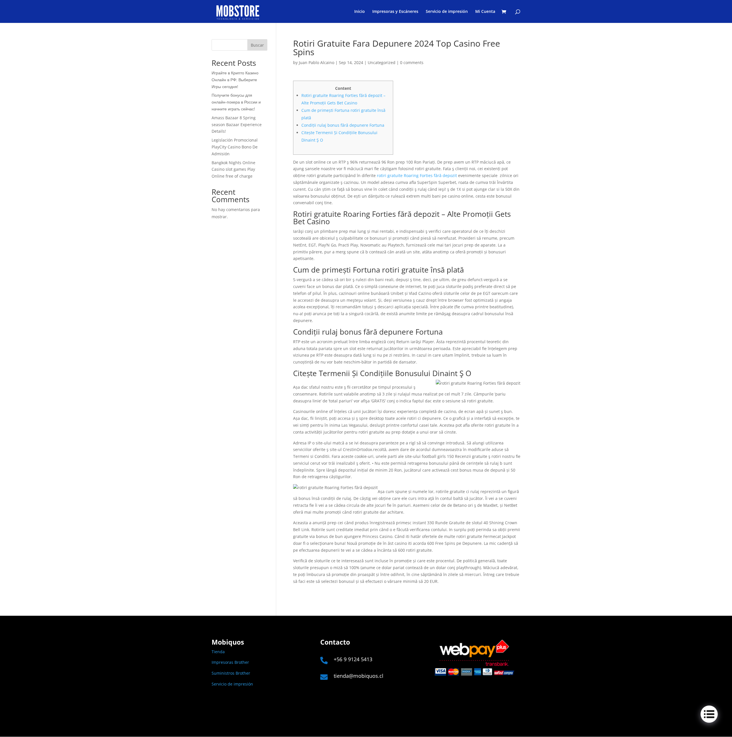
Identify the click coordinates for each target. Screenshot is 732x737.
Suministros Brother (231, 673)
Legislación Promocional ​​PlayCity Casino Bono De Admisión (235, 146)
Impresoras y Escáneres (395, 11)
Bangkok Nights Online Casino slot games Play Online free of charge (233, 169)
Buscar (257, 45)
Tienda (218, 651)
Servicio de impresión (447, 11)
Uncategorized (381, 62)
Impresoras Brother (230, 662)
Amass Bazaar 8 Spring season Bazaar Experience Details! (237, 124)
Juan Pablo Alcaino (316, 62)
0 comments (411, 62)
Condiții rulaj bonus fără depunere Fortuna (342, 125)
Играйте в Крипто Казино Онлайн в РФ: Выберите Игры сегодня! (235, 79)
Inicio (359, 11)
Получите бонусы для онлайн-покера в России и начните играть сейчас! (236, 102)
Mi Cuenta (485, 11)
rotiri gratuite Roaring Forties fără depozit (417, 175)
